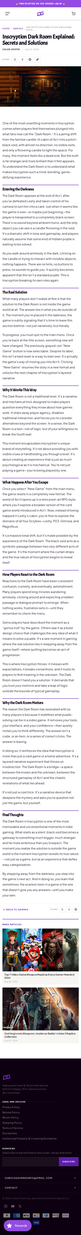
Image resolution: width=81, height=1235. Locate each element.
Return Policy (10, 1117)
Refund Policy (11, 1112)
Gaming (18, 28)
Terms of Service (12, 1127)
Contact (11, 1187)
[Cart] (73, 13)
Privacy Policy (11, 1107)
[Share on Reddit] (30, 60)
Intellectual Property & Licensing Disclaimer (29, 1138)
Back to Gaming (17, 909)
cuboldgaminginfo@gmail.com (28, 1178)
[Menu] (7, 13)
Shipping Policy (12, 1122)
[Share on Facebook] (22, 60)
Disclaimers (9, 1133)
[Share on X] (15, 60)
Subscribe (68, 1161)
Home (6, 28)
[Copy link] (37, 60)
